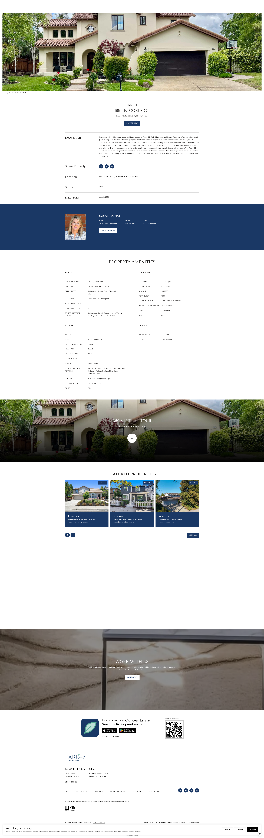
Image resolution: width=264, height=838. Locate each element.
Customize (240, 829)
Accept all (252, 829)
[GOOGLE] (191, 790)
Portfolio (99, 791)
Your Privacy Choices (132, 835)
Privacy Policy (194, 822)
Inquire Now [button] (132, 123)
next (73, 535)
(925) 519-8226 (130, 224)
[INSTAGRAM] (180, 790)
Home (67, 791)
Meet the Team (82, 791)
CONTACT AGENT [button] (108, 230)
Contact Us (132, 677)
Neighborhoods (117, 791)
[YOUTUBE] (186, 790)
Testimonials (137, 791)
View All (193, 535)
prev (67, 535)
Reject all (227, 829)
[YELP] (197, 790)
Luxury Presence (99, 822)
